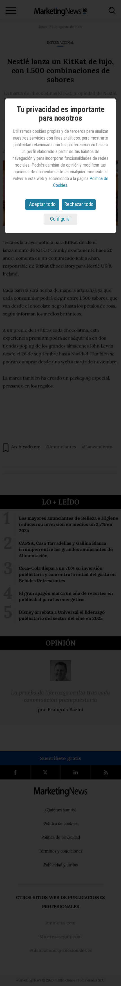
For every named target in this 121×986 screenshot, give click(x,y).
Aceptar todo (42, 204)
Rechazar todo (78, 204)
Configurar (60, 219)
